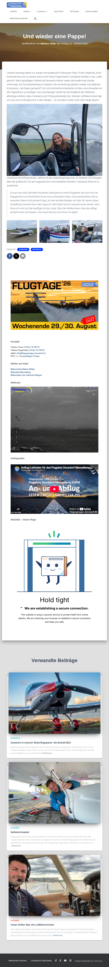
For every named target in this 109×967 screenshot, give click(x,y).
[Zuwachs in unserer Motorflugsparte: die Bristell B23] (54, 703)
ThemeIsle (98, 961)
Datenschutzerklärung (41, 961)
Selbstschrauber (20, 832)
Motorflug (37, 249)
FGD (56, 961)
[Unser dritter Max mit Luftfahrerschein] (54, 885)
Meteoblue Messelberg (21, 372)
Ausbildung (23, 249)
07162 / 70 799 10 (31, 347)
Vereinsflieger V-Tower (30, 356)
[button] (30, 12)
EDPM (60, 961)
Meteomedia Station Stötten (23, 369)
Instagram (70, 961)
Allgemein (15, 828)
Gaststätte (59, 12)
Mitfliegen (74, 12)
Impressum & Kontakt (19, 18)
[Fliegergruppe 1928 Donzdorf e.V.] (17, 4)
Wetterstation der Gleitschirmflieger (26, 375)
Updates (13, 12)
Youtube (65, 961)
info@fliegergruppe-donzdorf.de (31, 353)
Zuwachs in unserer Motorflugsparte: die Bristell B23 (41, 742)
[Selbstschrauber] (54, 792)
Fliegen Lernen (91, 12)
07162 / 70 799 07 (37, 350)
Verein (26, 12)
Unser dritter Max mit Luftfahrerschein (32, 924)
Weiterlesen (47, 753)
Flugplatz (41, 12)
